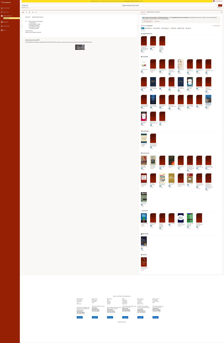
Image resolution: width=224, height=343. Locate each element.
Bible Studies (145, 233)
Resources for (146, 25)
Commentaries (145, 153)
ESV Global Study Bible (144, 70)
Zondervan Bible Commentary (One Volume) (199, 184)
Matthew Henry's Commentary (144, 184)
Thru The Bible (190, 183)
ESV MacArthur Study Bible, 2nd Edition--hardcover (129, 307)
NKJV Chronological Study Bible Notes (144, 106)
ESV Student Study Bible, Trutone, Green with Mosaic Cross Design (143, 307)
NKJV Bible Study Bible (144, 247)
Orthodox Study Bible (162, 122)
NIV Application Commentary (162, 184)
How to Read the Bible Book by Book (209, 166)
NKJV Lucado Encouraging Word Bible (172, 106)
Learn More (157, 21)
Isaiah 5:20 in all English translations (33, 32)
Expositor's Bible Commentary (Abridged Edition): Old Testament (144, 48)
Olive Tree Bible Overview (172, 184)
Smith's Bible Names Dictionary (181, 224)
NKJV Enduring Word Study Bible (153, 106)
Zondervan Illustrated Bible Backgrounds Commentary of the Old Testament (209, 186)
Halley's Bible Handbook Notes (199, 166)
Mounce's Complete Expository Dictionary (161, 48)
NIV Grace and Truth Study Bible (153, 88)
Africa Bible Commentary (143, 166)
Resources (143, 12)
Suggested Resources (147, 33)
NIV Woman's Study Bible (189, 88)
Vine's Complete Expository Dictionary (190, 224)
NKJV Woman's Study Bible (144, 122)
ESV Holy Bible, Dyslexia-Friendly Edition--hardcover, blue (114, 308)
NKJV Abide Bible (199, 87)
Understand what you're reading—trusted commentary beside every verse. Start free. (117, 1)
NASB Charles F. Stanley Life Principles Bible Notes (172, 71)
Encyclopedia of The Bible (144, 144)
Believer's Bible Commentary (162, 166)
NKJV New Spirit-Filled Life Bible (190, 106)
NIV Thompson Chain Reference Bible (181, 88)
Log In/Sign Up (218, 1)
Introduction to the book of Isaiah (144, 268)
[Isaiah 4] (22, 26)
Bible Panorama (172, 166)
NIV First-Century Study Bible (144, 88)
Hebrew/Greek (150, 12)
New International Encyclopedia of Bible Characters (153, 145)
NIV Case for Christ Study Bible (200, 70)
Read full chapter (29, 30)
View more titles (122, 322)
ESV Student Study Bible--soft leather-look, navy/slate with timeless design (83, 309)
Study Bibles (145, 56)
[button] (217, 1)
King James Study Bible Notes (162, 70)
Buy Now (80, 317)
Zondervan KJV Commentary (144, 203)
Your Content (157, 12)
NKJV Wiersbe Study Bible (208, 106)
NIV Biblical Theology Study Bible (190, 70)
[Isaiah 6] (138, 26)
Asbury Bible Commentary (152, 166)
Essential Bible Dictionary (153, 224)
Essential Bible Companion (181, 166)
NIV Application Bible (181, 70)
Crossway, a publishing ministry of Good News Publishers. (69, 42)
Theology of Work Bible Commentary (181, 184)
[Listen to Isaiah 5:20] (36, 12)
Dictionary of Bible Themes (144, 224)
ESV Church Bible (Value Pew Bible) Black (98, 307)
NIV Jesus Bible (162, 87)
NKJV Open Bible (172, 223)
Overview (144, 254)
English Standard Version (31, 40)
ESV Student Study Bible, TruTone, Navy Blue (158, 307)
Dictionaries (145, 210)
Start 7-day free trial (148, 21)
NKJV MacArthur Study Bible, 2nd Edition (181, 106)
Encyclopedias (145, 131)
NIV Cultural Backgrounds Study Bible (209, 70)
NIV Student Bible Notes (172, 88)
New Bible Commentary (152, 47)
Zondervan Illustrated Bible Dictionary (199, 224)
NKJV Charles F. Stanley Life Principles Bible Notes (208, 89)
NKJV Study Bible (199, 105)
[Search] (220, 5)
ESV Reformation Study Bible (153, 70)
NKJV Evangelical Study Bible (162, 106)
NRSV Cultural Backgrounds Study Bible (154, 123)
